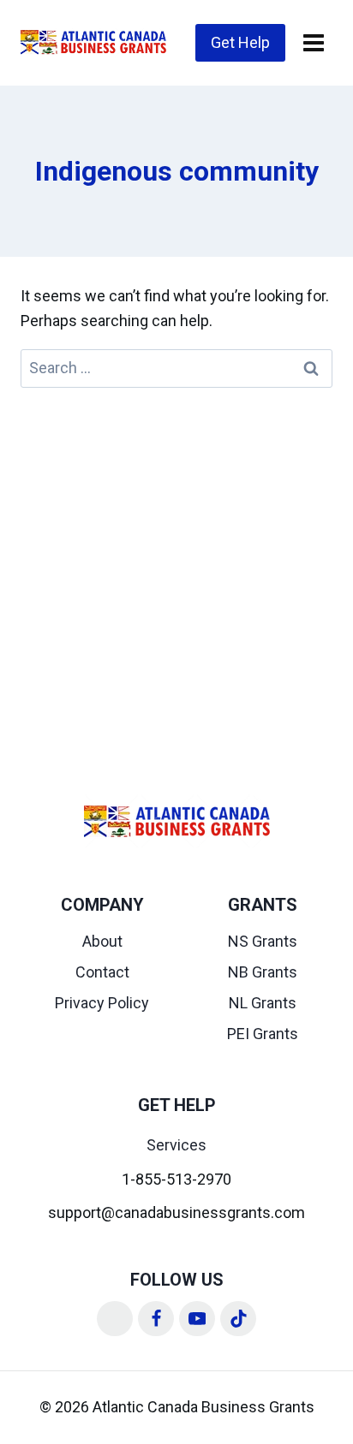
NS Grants (262, 941)
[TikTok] (238, 1319)
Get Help (240, 42)
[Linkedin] (115, 1319)
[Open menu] (313, 42)
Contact (102, 972)
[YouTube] (197, 1319)
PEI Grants (262, 1034)
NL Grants (262, 1003)
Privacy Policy (102, 1003)
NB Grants (262, 972)
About (102, 941)
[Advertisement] (176, 572)
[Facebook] (156, 1319)
